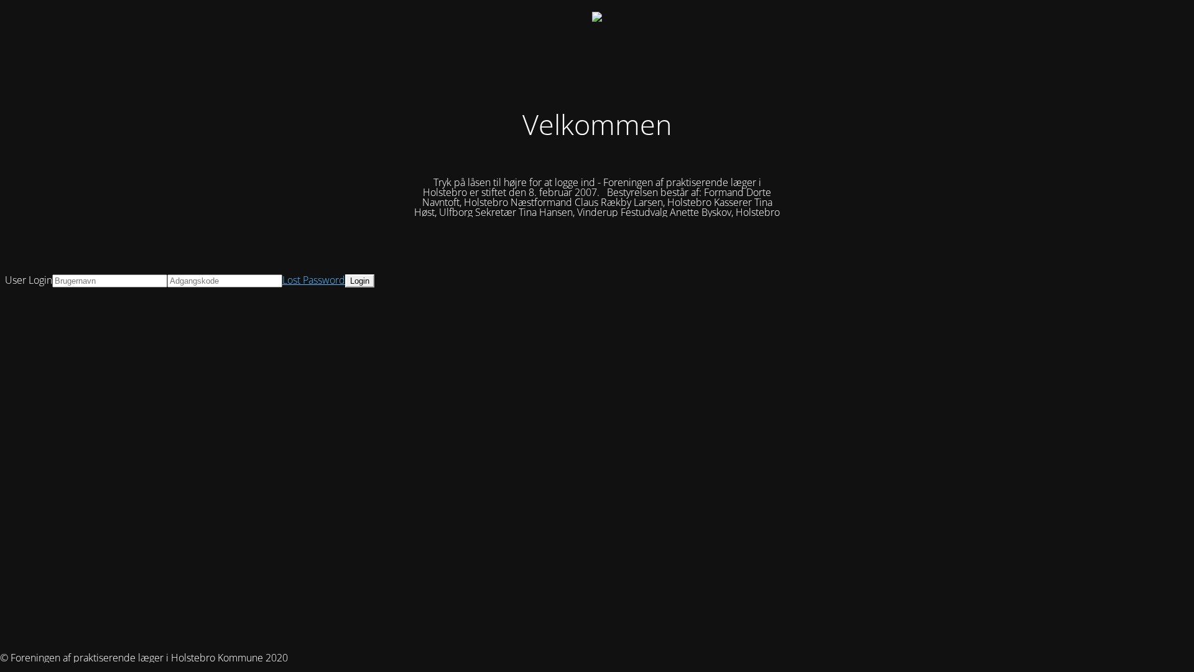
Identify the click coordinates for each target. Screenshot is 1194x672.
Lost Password (313, 280)
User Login (28, 280)
